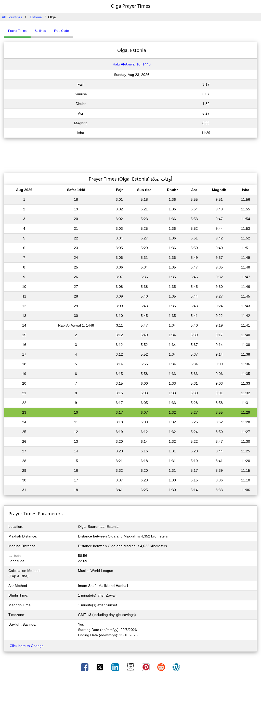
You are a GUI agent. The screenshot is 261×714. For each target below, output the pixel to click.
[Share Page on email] (131, 667)
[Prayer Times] (74, 29)
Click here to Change (27, 646)
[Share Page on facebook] (85, 667)
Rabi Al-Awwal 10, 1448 (132, 64)
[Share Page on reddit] (161, 667)
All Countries (12, 17)
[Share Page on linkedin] (116, 667)
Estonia (36, 17)
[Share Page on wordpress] (176, 667)
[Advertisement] (130, 154)
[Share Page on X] (100, 667)
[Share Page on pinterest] (146, 667)
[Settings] (76, 29)
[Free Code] (79, 29)
